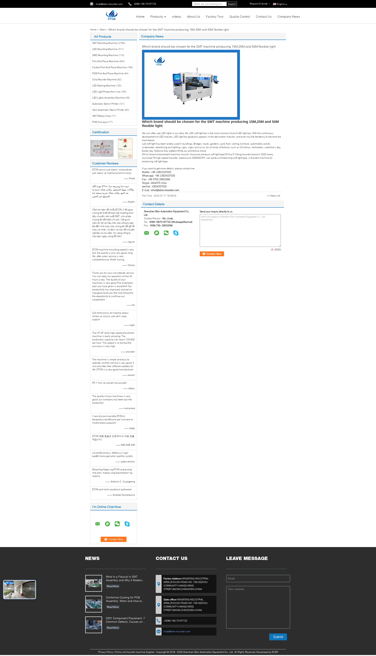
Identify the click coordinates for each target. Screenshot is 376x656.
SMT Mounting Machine (105, 43)
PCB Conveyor (100, 122)
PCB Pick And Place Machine (108, 73)
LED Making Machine (103, 85)
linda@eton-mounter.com (109, 4)
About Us (193, 16)
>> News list (273, 195)
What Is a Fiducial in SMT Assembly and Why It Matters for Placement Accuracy (124, 579)
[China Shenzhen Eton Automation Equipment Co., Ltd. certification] (102, 148)
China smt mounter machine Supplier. (135, 652)
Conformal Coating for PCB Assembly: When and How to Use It (124, 599)
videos (176, 16)
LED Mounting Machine (104, 49)
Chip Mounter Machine (104, 79)
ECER (275, 652)
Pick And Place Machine (105, 61)
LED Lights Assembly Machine (108, 97)
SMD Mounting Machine (105, 55)
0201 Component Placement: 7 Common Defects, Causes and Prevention (125, 620)
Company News (288, 16)
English (281, 4)
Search (232, 4)
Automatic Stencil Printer (105, 103)
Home (140, 16)
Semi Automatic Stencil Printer (108, 109)
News (103, 29)
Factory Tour (214, 16)
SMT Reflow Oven (101, 115)
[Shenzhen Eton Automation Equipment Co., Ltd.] (111, 15)
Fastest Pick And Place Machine (109, 67)
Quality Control (239, 16)
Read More (113, 586)
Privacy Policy (105, 652)
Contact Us (264, 16)
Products (156, 16)
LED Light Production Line (106, 91)
